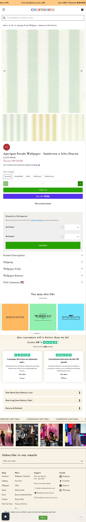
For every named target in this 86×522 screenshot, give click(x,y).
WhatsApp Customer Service (45, 493)
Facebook (66, 481)
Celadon (7, 176)
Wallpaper (5, 485)
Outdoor (5, 499)
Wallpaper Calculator (22, 476)
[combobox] (43, 18)
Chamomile (18, 176)
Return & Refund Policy (23, 495)
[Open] (5, 516)
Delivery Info (19, 490)
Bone (28, 176)
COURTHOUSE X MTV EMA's (31, 419)
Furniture (5, 476)
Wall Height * (10, 236)
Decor (4, 495)
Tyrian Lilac (49, 176)
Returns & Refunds (14, 408)
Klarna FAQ (19, 499)
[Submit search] (4, 18)
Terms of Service (21, 504)
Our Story (18, 481)
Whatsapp (66, 490)
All (12, 25)
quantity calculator (37, 220)
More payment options (43, 203)
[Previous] (5, 71)
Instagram (66, 476)
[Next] (81, 71)
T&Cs (17, 485)
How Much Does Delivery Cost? (19, 392)
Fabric (4, 490)
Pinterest (66, 485)
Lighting (5, 481)
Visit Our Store (7, 504)
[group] (15, 317)
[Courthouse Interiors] (43, 9)
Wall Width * (10, 227)
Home (5, 25)
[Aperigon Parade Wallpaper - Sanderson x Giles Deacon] (43, 71)
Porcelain (37, 176)
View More (22, 374)
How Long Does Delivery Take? (19, 400)
